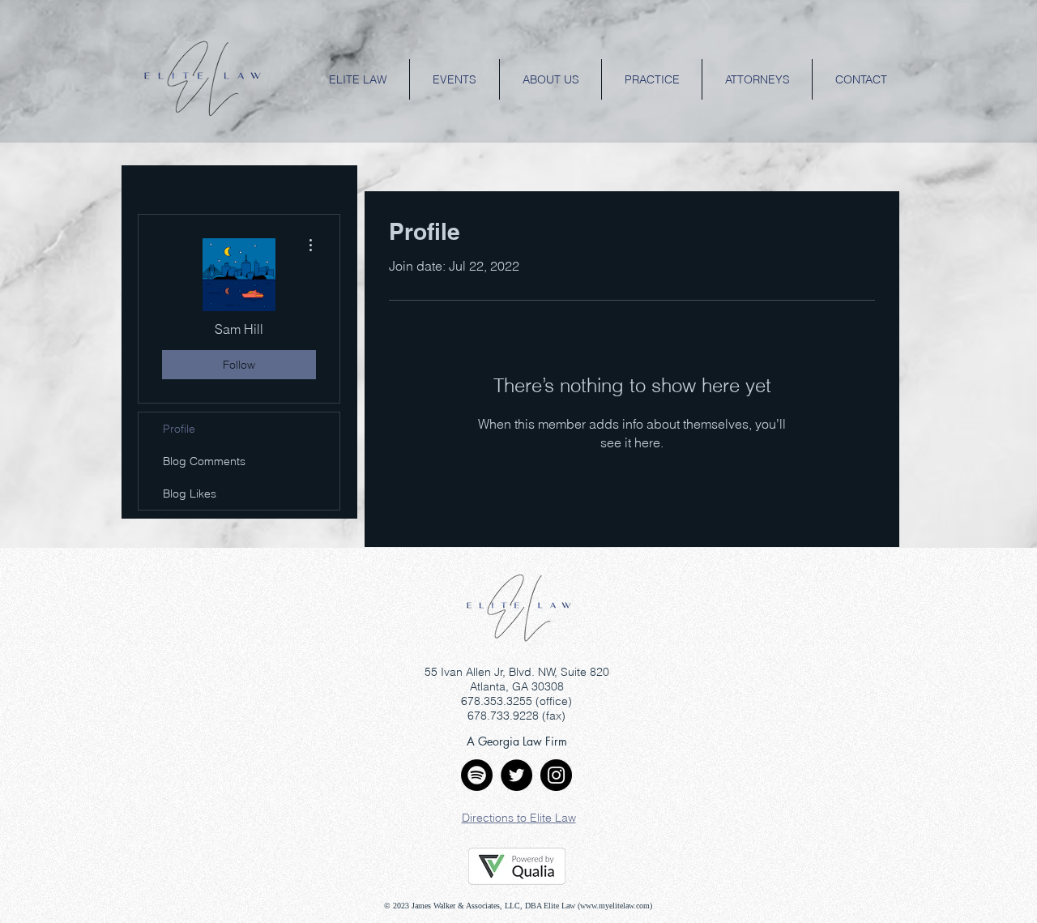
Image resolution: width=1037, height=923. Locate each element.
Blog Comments (204, 461)
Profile (179, 428)
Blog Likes (189, 493)
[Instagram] (556, 775)
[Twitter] (516, 775)
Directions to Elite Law (519, 817)
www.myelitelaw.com (615, 905)
